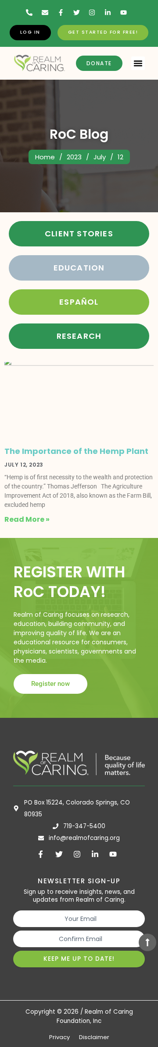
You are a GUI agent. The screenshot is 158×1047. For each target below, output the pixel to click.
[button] (138, 63)
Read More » (27, 519)
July (99, 157)
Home (45, 157)
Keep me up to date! (79, 959)
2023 (74, 157)
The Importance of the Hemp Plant (76, 451)
